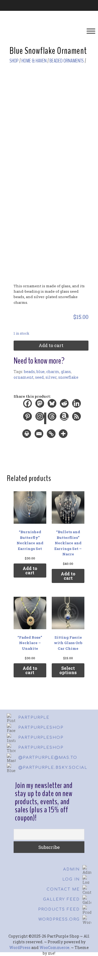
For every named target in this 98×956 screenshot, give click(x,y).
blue (40, 371)
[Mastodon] (40, 405)
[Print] (27, 435)
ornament (23, 377)
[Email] (39, 435)
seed (39, 377)
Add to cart (51, 345)
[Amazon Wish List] (65, 418)
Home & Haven (34, 60)
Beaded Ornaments (67, 60)
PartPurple (34, 718)
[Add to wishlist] (83, 78)
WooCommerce (54, 947)
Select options (68, 670)
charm (52, 371)
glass (66, 371)
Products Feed (59, 909)
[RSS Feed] (77, 418)
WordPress (19, 947)
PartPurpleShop (40, 728)
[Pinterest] (28, 418)
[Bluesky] (52, 405)
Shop (14, 60)
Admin (71, 869)
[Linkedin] (77, 405)
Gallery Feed (61, 899)
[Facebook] (28, 405)
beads (29, 371)
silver (51, 377)
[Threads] (52, 418)
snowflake (68, 377)
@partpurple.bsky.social (52, 768)
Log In (71, 879)
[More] (64, 435)
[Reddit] (65, 405)
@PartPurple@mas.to (47, 758)
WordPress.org (59, 919)
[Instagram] (40, 418)
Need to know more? (39, 361)
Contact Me (63, 889)
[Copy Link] (51, 435)
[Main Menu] (91, 31)
